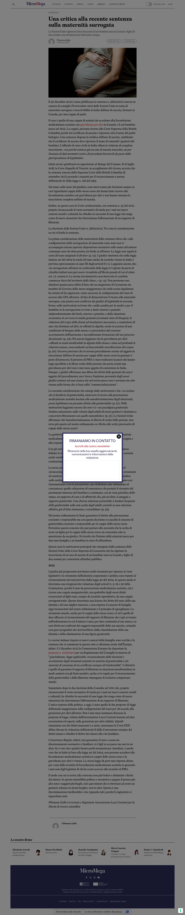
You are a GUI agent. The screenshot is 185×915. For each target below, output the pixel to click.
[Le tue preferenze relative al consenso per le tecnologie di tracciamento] (180, 910)
